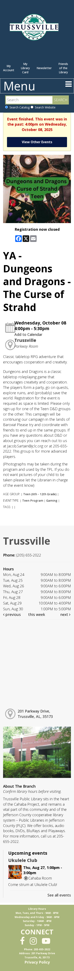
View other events (37, 142)
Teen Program (32, 500)
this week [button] (36, 614)
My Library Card (25, 68)
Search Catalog (19, 107)
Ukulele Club (22, 860)
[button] (68, 84)
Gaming (51, 500)
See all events (59, 895)
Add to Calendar (28, 334)
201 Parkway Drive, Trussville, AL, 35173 (35, 714)
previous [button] (12, 614)
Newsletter (44, 68)
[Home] (35, 29)
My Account (8, 68)
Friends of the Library (63, 68)
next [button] (64, 614)
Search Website (44, 107)
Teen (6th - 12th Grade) (40, 494)
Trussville (25, 340)
